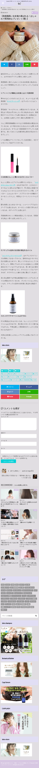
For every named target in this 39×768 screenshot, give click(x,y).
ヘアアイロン (31, 596)
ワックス (8, 604)
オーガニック (19, 374)
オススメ (28, 374)
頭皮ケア (3, 609)
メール (4, 440)
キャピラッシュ (12, 101)
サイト (3, 448)
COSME (5, 371)
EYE (12, 371)
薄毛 (28, 607)
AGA (2, 584)
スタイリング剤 (5, 596)
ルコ (2, 604)
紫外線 (14, 607)
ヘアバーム (6, 380)
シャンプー (10, 593)
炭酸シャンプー (5, 607)
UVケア (22, 584)
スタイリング (27, 593)
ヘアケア (28, 377)
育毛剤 (23, 607)
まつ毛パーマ (5, 587)
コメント (4, 416)
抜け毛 (18, 604)
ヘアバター (15, 380)
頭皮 (32, 607)
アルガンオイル (29, 587)
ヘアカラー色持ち (31, 598)
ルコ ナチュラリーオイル (11, 255)
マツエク (33, 601)
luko (17, 584)
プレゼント (13, 377)
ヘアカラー (22, 598)
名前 (3, 433)
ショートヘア (18, 593)
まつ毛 (27, 584)
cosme (5, 374)
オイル (3, 590)
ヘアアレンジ (5, 598)
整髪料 (24, 604)
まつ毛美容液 (25, 380)
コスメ (5, 377)
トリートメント (16, 596)
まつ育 (34, 380)
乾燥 (13, 604)
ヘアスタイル (12, 601)
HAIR (18, 371)
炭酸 (28, 604)
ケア (35, 374)
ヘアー (21, 377)
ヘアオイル (14, 598)
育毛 (18, 607)
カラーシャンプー (28, 590)
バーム (24, 596)
